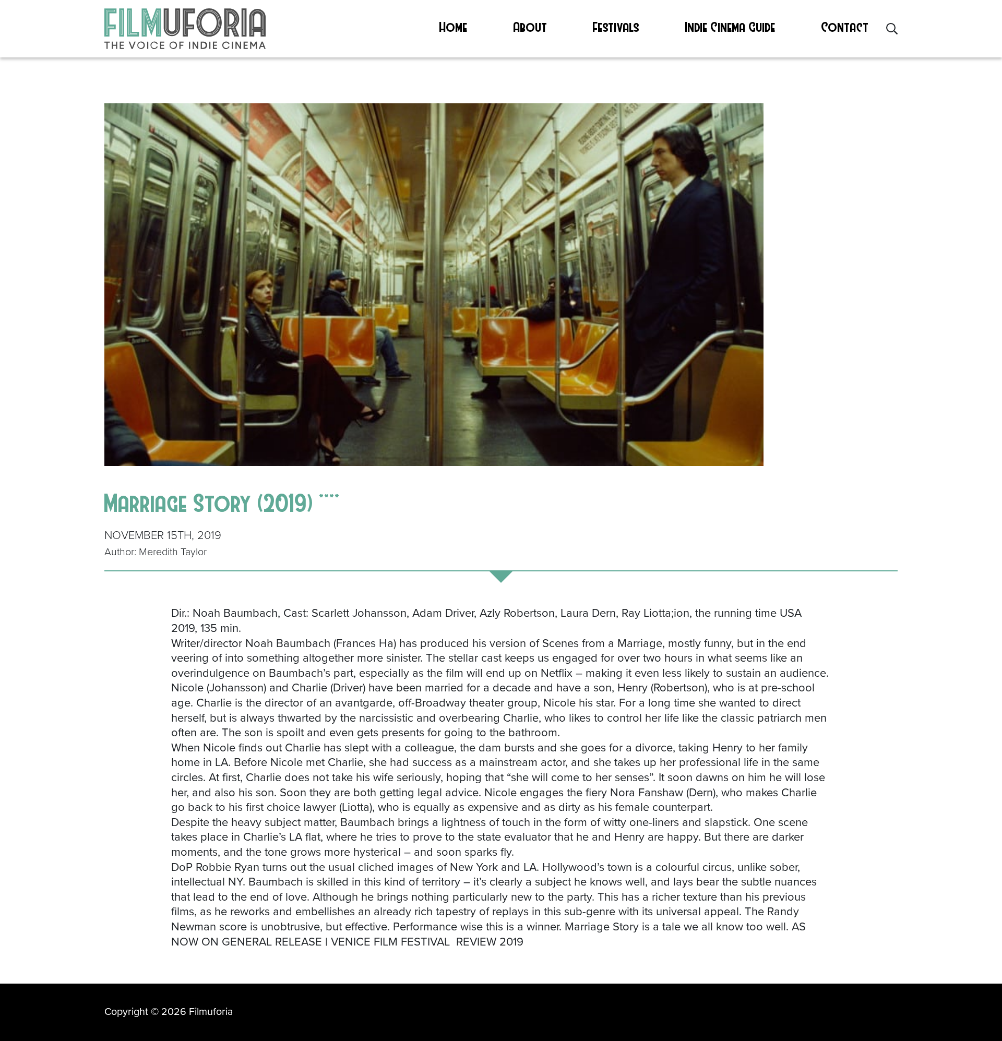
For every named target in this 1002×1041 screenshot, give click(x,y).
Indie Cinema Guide (730, 26)
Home (453, 26)
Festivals (616, 26)
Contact (845, 26)
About (530, 26)
